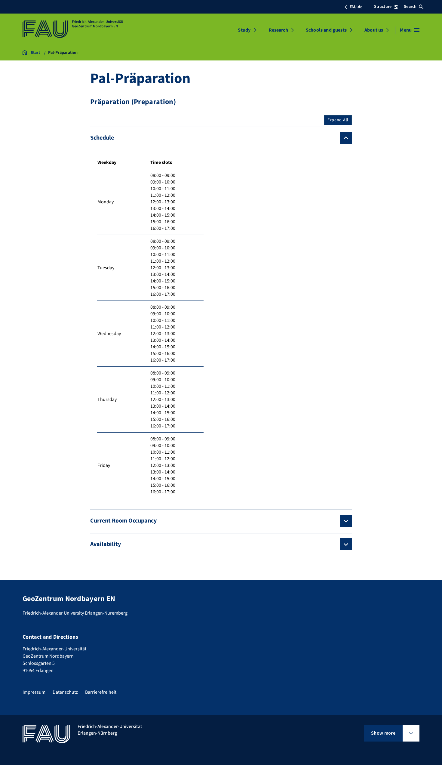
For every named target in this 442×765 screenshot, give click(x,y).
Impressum (34, 692)
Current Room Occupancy (123, 521)
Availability (105, 544)
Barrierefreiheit (100, 692)
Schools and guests (326, 30)
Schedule (102, 138)
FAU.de (356, 7)
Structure (382, 7)
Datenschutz (65, 692)
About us (373, 30)
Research (278, 30)
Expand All (337, 120)
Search (410, 7)
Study (244, 30)
